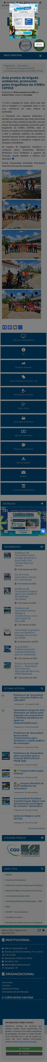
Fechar (39, 44)
